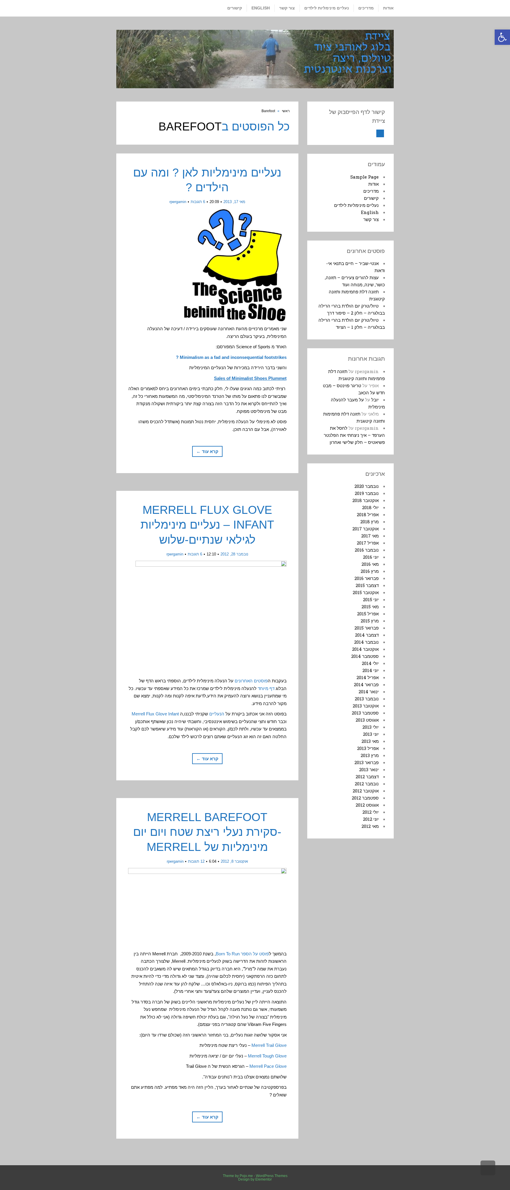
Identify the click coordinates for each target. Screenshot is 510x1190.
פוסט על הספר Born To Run (242, 953)
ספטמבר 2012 (365, 798)
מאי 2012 (370, 826)
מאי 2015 (370, 606)
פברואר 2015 (366, 628)
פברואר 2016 (366, 578)
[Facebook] (380, 133)
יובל (375, 400)
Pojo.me (246, 1176)
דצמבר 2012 (367, 776)
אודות (373, 184)
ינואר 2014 (369, 691)
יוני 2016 (371, 557)
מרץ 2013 (370, 755)
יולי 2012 (370, 812)
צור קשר (371, 219)
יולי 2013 (370, 727)
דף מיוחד (266, 688)
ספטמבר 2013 (365, 713)
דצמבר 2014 (367, 635)
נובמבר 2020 (366, 486)
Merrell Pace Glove (268, 1066)
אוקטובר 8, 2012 (234, 861)
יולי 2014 (370, 663)
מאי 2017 (370, 536)
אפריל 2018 (368, 514)
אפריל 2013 (368, 748)
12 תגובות (196, 861)
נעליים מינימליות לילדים (356, 205)
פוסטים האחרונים (251, 680)
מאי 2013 (370, 741)
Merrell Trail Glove (269, 1045)
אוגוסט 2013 (367, 720)
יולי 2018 (370, 507)
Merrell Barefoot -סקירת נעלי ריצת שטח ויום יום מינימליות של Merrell (207, 832)
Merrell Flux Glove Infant (155, 713)
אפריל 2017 (368, 543)
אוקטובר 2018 (365, 500)
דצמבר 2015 (367, 585)
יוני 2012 (371, 819)
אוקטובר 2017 (365, 529)
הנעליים (216, 713)
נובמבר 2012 (367, 784)
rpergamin (177, 202)
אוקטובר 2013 (366, 706)
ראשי (286, 111)
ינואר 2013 (369, 769)
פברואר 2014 (366, 684)
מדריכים (371, 191)
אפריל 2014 (368, 677)
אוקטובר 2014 (365, 649)
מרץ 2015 (370, 621)
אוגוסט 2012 (367, 805)
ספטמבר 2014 (365, 656)
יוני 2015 (371, 599)
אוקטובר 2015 (366, 592)
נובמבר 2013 (367, 699)
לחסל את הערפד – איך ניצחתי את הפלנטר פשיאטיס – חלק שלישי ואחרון (354, 435)
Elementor (263, 1179)
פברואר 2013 (366, 762)
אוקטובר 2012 (366, 791)
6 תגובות (198, 202)
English (370, 212)
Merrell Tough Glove (267, 1055)
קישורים (371, 198)
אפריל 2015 (368, 614)
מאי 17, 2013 (234, 202)
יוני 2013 (371, 734)
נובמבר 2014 (366, 642)
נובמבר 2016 (367, 550)
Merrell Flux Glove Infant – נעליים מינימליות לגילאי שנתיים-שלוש (207, 525)
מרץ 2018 (369, 521)
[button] (502, 37)
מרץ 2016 (370, 571)
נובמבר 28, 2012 (234, 554)
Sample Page (364, 177)
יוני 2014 (370, 670)
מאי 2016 (370, 564)
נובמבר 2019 (367, 493)
